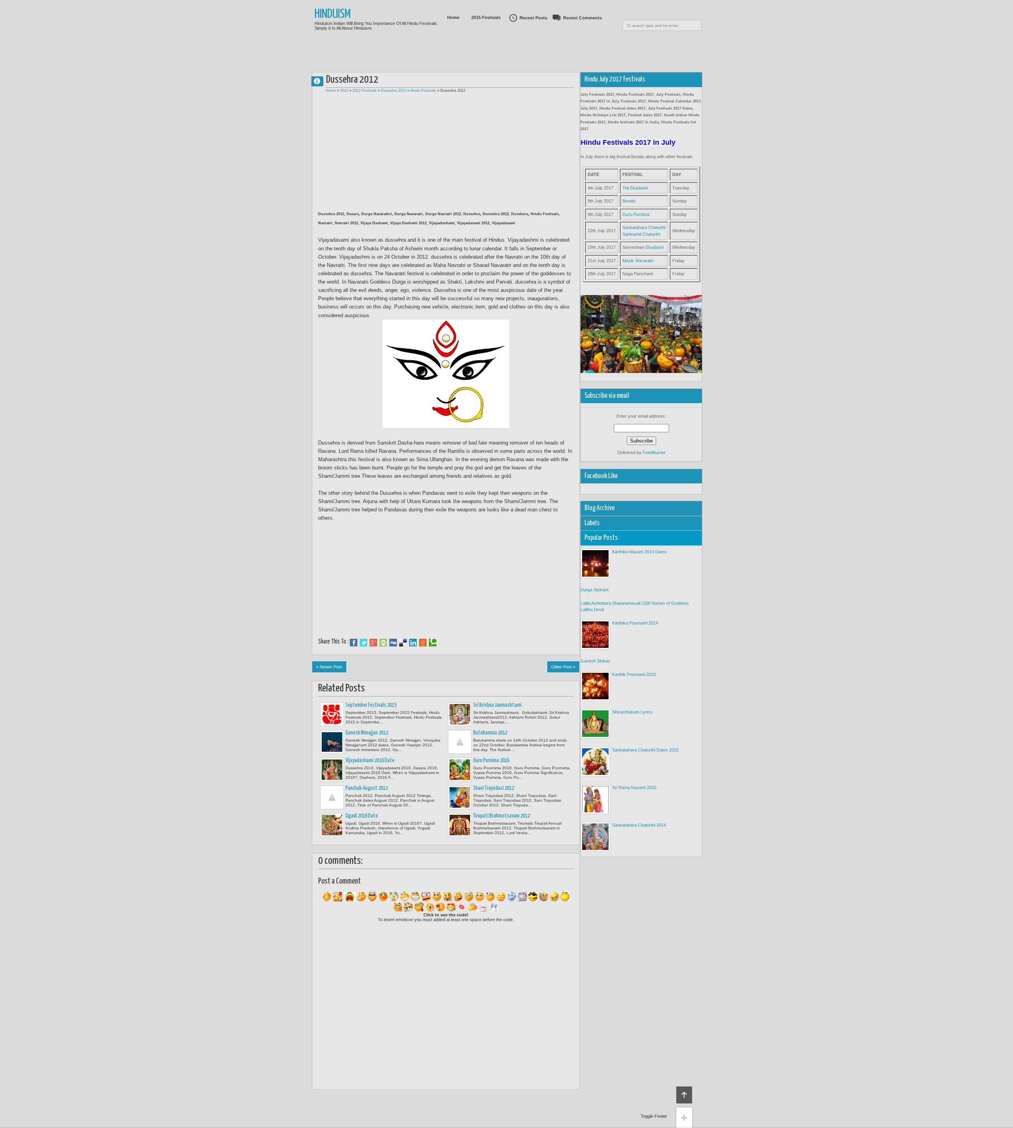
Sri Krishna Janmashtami (497, 705)
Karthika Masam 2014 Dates (639, 551)
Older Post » (563, 666)
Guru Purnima (635, 214)
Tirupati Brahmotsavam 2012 (501, 816)
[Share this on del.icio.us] (403, 643)
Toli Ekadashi (635, 187)
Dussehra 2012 (393, 91)
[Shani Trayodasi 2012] (460, 797)
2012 (344, 91)
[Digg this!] (393, 643)
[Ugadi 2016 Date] (332, 825)
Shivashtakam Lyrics (632, 712)
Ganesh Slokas (595, 661)
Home (453, 17)
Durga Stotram (594, 589)
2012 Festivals (365, 91)
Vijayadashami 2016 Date (370, 760)
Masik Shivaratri (637, 260)
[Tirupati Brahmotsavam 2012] (460, 825)
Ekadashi (655, 247)
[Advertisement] (506, 61)
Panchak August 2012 (366, 788)
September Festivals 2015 (370, 705)
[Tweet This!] (363, 643)
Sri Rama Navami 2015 (634, 787)
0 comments (320, 79)
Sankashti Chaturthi (641, 234)
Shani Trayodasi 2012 (493, 788)
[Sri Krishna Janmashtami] (460, 714)
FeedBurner (654, 452)
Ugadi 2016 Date (361, 816)
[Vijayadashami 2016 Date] (332, 770)
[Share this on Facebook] (353, 643)
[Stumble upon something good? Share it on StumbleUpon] (383, 643)
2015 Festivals (486, 17)
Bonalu (628, 201)
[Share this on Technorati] (432, 643)
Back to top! (684, 1094)
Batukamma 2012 (490, 733)
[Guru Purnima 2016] (460, 770)
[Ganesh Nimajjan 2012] (332, 742)
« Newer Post (329, 666)
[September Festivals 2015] (332, 714)
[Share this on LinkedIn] (413, 643)
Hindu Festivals (423, 91)
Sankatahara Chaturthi (644, 227)
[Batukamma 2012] (460, 742)
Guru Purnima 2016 (491, 760)
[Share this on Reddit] (423, 643)
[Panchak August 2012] (332, 797)
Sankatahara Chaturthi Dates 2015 (645, 750)
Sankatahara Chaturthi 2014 (639, 825)
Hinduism (333, 14)
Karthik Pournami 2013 (634, 674)
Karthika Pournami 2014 (635, 623)
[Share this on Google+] (373, 643)
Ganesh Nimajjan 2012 (366, 733)
